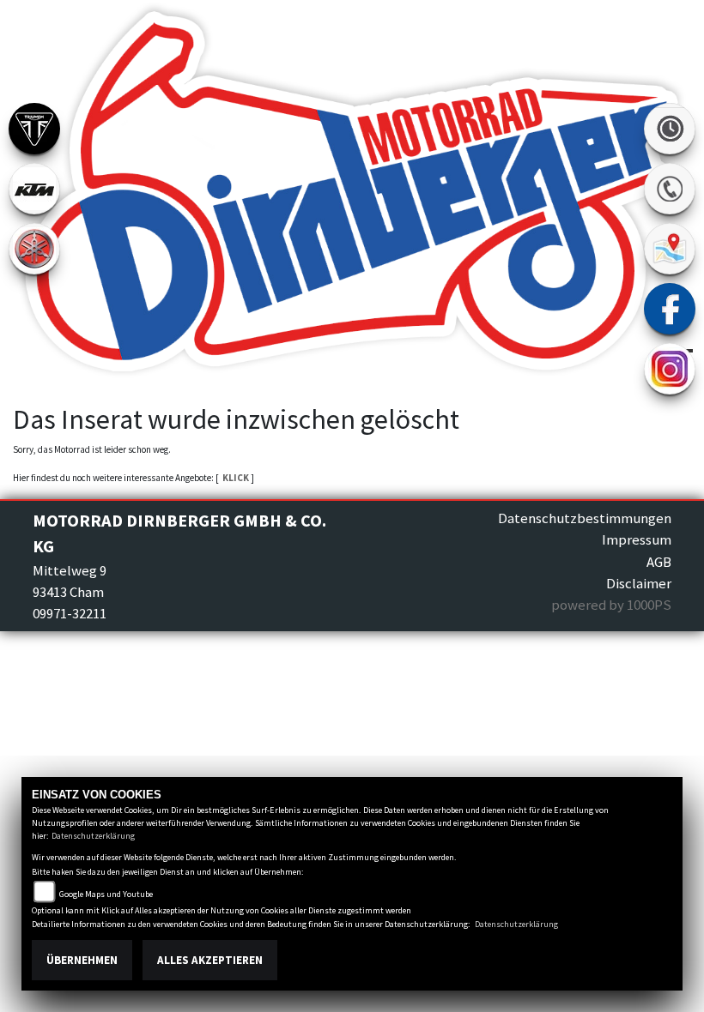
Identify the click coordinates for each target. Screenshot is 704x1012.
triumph (34, 128)
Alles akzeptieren (210, 960)
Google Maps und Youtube (106, 894)
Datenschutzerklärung (93, 835)
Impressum (636, 539)
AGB (658, 561)
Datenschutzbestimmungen (584, 518)
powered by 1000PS (611, 604)
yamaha (34, 248)
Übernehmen (82, 960)
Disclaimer (638, 583)
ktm (34, 188)
